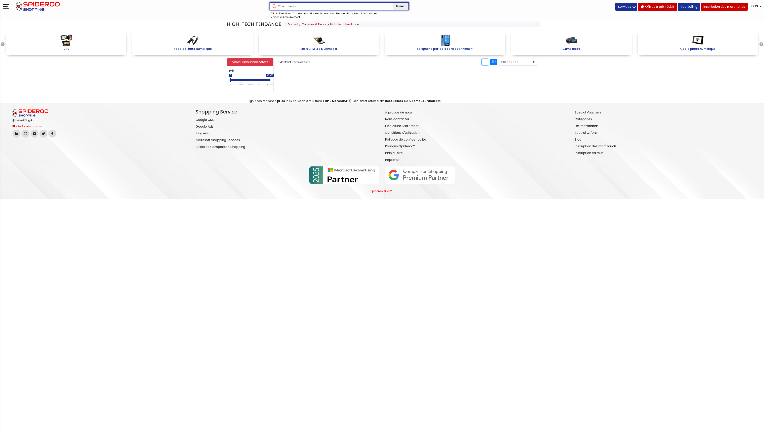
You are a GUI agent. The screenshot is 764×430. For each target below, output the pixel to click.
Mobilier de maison (347, 13)
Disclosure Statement (402, 126)
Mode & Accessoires (322, 13)
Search (400, 6)
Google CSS (205, 119)
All (272, 13)
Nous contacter (397, 119)
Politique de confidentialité (405, 139)
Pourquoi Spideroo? (400, 146)
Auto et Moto (283, 13)
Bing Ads (202, 133)
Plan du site (394, 153)
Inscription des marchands (595, 146)
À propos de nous (398, 112)
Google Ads (204, 126)
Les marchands (586, 126)
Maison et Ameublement (285, 17)
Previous (3, 44)
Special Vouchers (588, 112)
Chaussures (300, 13)
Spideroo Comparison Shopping (220, 147)
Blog (578, 139)
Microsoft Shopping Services (218, 140)
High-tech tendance (344, 24)
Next (761, 44)
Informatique (369, 13)
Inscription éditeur (589, 153)
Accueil (292, 24)
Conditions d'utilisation (402, 132)
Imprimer (392, 159)
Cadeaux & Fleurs (314, 24)
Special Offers (586, 132)
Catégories (583, 119)
